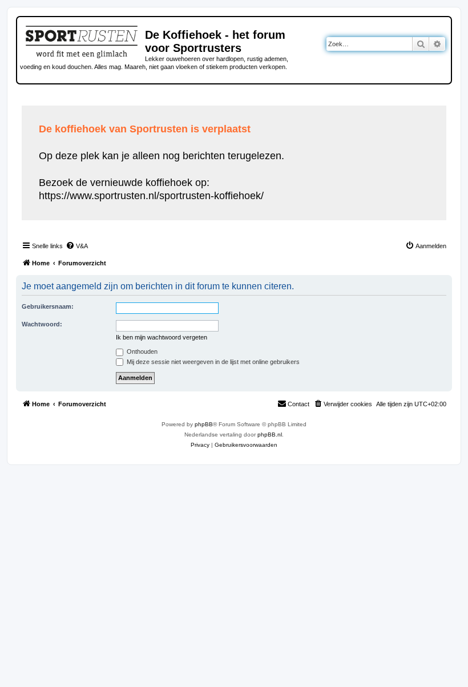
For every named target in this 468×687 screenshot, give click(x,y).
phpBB (204, 424)
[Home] (82, 40)
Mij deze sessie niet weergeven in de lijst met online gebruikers (212, 361)
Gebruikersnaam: (48, 306)
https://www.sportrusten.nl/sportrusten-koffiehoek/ (151, 195)
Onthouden (141, 351)
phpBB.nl (269, 434)
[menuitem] (77, 246)
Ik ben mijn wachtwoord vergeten (161, 337)
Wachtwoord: (42, 324)
